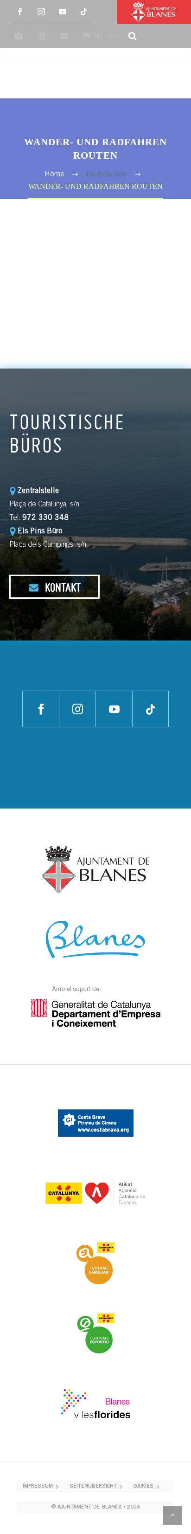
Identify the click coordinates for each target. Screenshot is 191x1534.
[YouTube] (62, 12)
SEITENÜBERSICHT (93, 1486)
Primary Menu (173, 77)
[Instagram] (41, 12)
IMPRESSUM (38, 1486)
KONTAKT (62, 587)
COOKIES (143, 1486)
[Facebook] (20, 12)
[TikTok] (84, 12)
